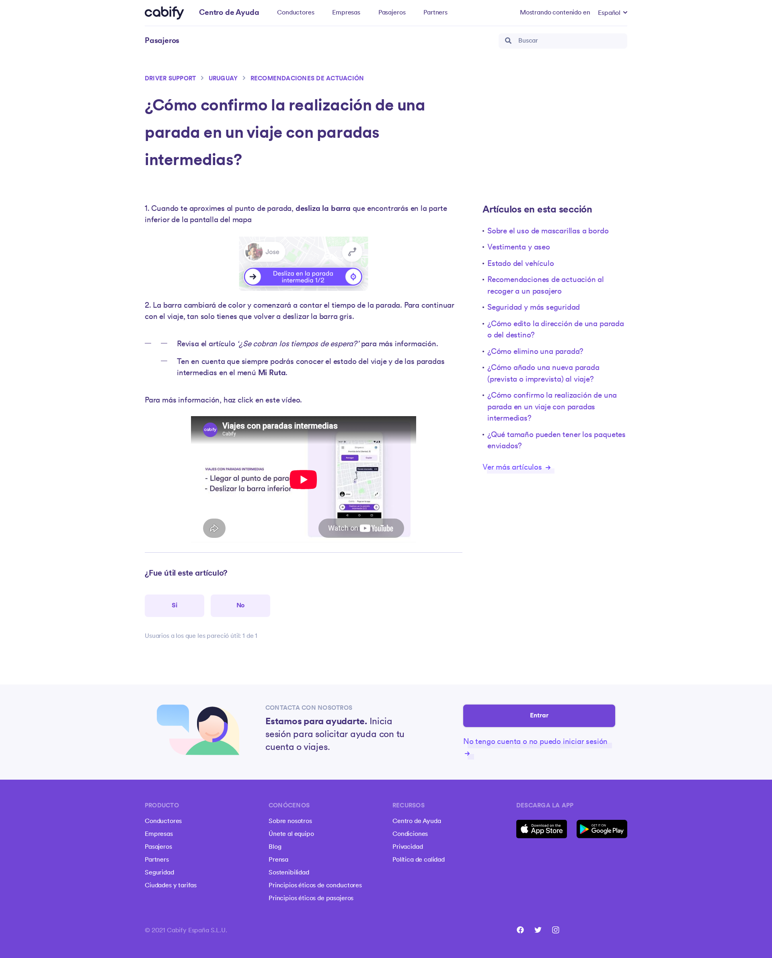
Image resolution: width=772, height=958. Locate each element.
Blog (275, 847)
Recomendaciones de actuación (307, 79)
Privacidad (407, 847)
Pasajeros (392, 13)
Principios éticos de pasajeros (311, 898)
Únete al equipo (291, 834)
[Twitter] (538, 930)
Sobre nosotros (290, 821)
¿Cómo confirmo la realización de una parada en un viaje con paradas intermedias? (552, 407)
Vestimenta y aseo (518, 247)
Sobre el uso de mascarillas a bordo (547, 231)
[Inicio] (164, 13)
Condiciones (410, 834)
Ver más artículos (513, 468)
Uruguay (223, 79)
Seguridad (159, 873)
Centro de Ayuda (416, 821)
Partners (435, 13)
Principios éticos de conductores (315, 885)
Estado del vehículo (520, 264)
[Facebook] (520, 930)
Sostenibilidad (289, 873)
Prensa (278, 860)
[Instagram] (556, 930)
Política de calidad (418, 860)
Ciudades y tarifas (171, 885)
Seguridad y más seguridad (533, 308)
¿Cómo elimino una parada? (535, 352)
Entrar (539, 716)
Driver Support (170, 79)
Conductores (295, 13)
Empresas (346, 13)
